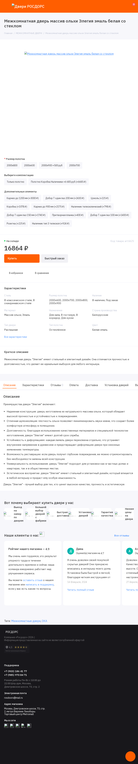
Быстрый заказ (54, 258)
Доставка (91, 385)
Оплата (74, 385)
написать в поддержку (40, 584)
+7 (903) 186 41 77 (15, 671)
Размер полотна (15, 159)
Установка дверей (116, 385)
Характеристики (33, 385)
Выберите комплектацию (18, 175)
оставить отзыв (32, 580)
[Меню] (6, 6)
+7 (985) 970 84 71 (15, 674)
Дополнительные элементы (20, 191)
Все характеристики (15, 336)
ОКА (44, 621)
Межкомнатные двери (26, 621)
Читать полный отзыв (80, 589)
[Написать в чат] (130, 756)
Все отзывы (121, 535)
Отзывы (57, 385)
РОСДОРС (12, 632)
